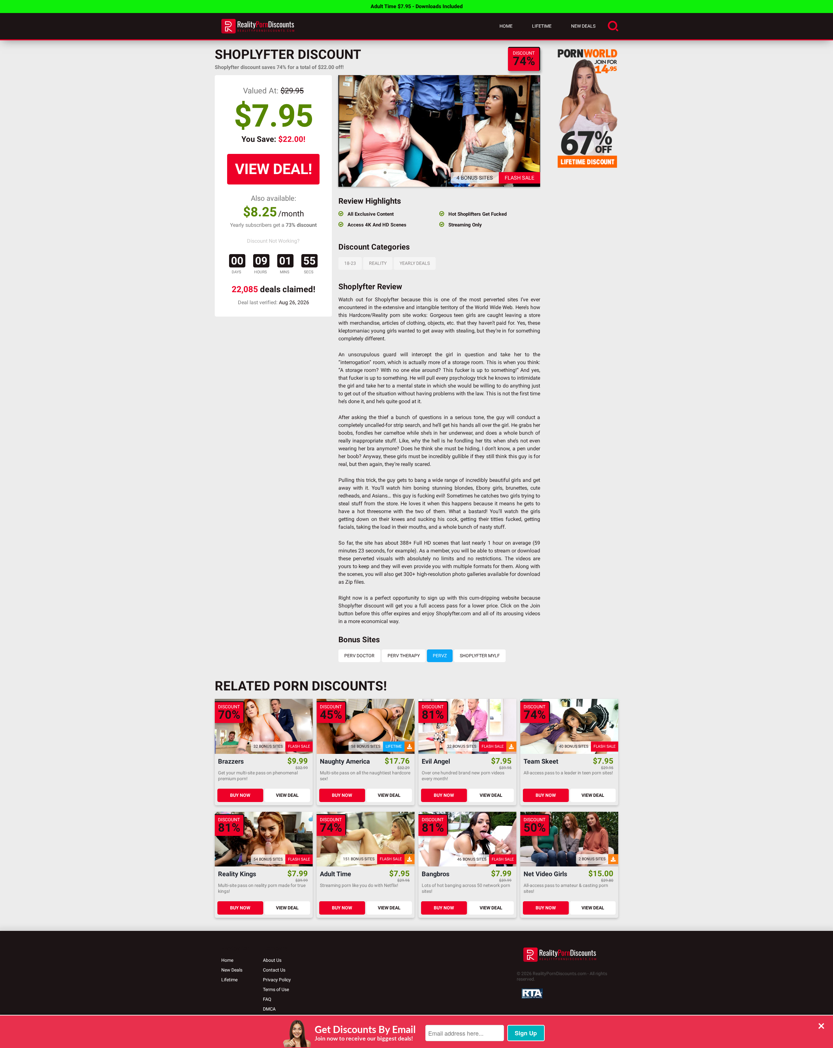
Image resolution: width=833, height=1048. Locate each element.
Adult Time (335, 874)
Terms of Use (276, 989)
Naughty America (345, 761)
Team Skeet (541, 761)
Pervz (440, 655)
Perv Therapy (404, 655)
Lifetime (542, 26)
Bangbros (435, 874)
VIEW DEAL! (273, 169)
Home (505, 26)
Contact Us (274, 970)
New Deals (583, 26)
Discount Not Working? (273, 241)
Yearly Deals (415, 263)
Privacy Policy (277, 979)
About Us (272, 960)
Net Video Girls (545, 874)
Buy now (240, 795)
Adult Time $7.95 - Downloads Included (417, 6)
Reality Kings (237, 874)
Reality (378, 263)
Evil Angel (436, 761)
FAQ (267, 999)
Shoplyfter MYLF (480, 655)
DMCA (269, 1009)
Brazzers (231, 761)
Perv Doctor (359, 655)
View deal (287, 795)
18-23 (350, 263)
